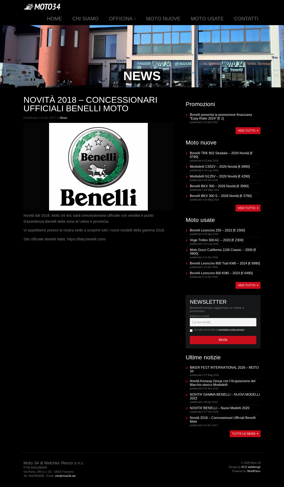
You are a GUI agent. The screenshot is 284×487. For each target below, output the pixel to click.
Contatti (246, 18)
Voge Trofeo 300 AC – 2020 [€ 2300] (216, 240)
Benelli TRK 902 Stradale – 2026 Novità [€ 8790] (221, 155)
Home (54, 18)
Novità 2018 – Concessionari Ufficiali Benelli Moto (223, 419)
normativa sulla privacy (231, 329)
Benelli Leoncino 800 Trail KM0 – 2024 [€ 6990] (225, 263)
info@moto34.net (65, 475)
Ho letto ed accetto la (219, 329)
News (63, 117)
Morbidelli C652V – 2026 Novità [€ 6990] (220, 166)
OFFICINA (121, 18)
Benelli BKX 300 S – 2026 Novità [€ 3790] (221, 196)
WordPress (254, 471)
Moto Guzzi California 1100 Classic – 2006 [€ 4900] (223, 251)
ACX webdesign (251, 467)
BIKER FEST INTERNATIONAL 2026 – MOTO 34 (224, 369)
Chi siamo (85, 18)
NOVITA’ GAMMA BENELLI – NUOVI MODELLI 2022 (225, 396)
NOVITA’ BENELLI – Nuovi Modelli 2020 (219, 408)
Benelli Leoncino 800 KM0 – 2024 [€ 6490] (221, 273)
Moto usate (207, 18)
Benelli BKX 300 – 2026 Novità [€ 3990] (219, 186)
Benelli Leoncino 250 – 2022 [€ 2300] (217, 230)
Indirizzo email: (200, 316)
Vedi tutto (247, 130)
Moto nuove (163, 18)
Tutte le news (244, 433)
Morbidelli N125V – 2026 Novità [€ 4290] (220, 176)
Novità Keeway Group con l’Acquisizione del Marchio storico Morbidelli (223, 383)
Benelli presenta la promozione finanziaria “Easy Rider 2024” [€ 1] (221, 116)
